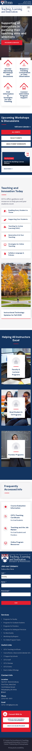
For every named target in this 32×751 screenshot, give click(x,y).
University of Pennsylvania (19, 744)
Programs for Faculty (10, 619)
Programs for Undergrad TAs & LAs (14, 629)
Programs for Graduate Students (14, 623)
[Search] (28, 11)
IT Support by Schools (10, 656)
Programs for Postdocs (11, 626)
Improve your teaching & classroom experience (16, 719)
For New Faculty (8, 633)
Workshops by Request (10, 636)
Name (3, 582)
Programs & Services (12, 42)
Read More (7, 169)
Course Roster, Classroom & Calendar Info (16, 653)
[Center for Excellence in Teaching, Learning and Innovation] (11, 9)
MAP (4, 692)
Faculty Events (16, 138)
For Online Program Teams (11, 640)
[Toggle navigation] (28, 7)
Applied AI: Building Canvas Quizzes (14, 162)
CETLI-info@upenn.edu (9, 705)
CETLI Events (7, 666)
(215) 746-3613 (6, 699)
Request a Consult (27, 2)
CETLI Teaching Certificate (12, 649)
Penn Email (5, 591)
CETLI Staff (7, 660)
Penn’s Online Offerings (11, 670)
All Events (16, 132)
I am (3, 573)
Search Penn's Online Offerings (24, 3)
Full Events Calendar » (23, 127)
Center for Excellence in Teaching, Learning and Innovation (16, 741)
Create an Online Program (16, 726)
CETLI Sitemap (8, 663)
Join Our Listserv (27, 1)
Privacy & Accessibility (16, 748)
